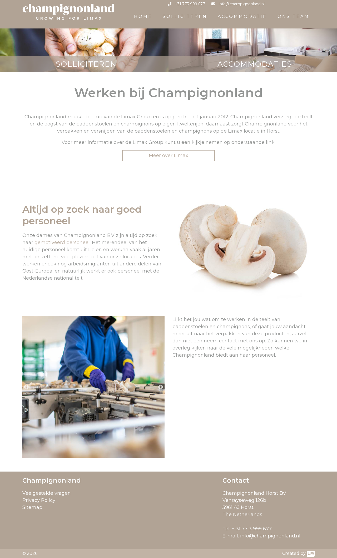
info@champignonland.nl (270, 536)
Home (143, 16)
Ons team (293, 16)
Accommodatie (242, 16)
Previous (26, 387)
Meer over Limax (168, 155)
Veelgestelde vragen (46, 493)
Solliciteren (185, 16)
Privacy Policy (38, 500)
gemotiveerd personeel (62, 242)
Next (160, 387)
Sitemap (32, 507)
